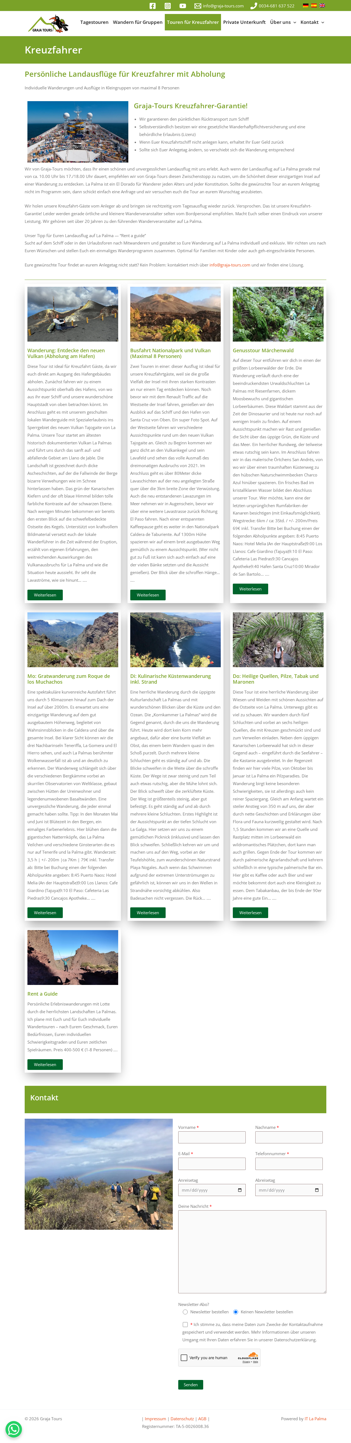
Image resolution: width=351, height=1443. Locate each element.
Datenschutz (182, 1418)
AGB (202, 1418)
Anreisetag (188, 1180)
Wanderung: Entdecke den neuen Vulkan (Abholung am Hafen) (66, 353)
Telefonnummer (272, 1153)
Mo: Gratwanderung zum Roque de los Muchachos (68, 679)
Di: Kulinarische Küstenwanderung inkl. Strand (170, 679)
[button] (293, 22)
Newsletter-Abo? (193, 1304)
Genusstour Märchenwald (263, 350)
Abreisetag (265, 1180)
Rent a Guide (42, 993)
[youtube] (183, 5)
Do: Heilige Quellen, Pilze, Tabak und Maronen (276, 679)
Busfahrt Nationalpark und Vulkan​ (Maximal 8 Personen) (170, 353)
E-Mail (185, 1153)
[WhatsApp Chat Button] (13, 1429)
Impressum (156, 1418)
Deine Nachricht (195, 1206)
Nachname (267, 1127)
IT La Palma (315, 1418)
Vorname (188, 1127)
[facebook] (153, 5)
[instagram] (168, 5)
